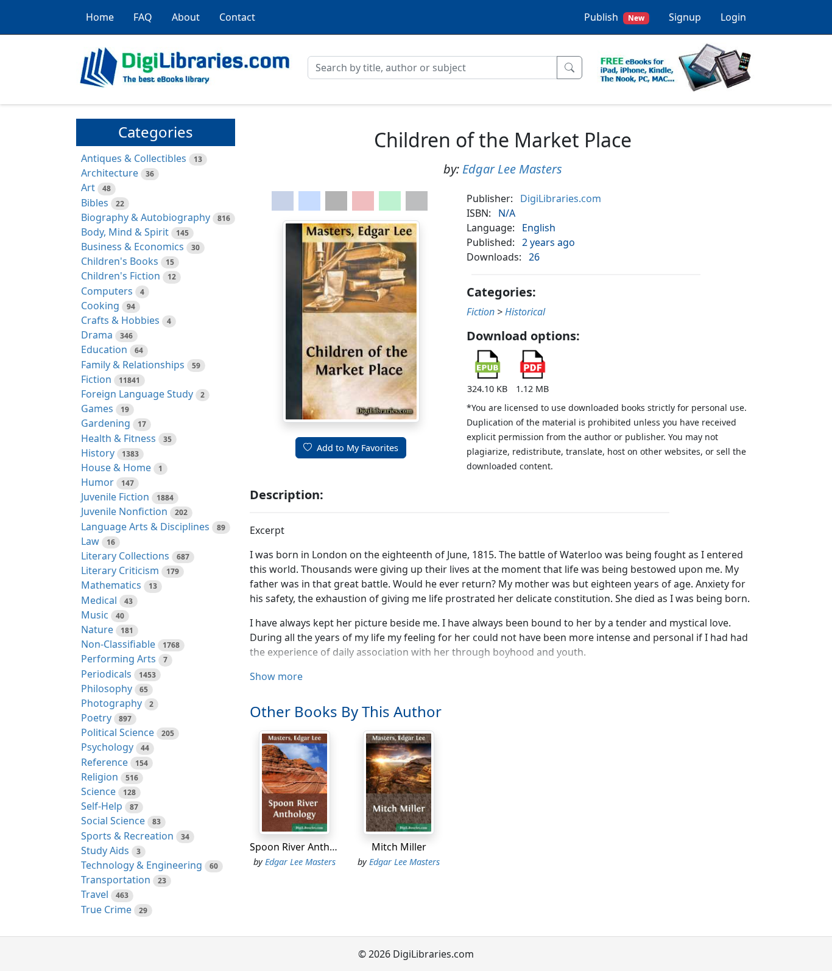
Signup (685, 17)
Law (90, 541)
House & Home (116, 467)
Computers (107, 291)
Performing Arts (118, 658)
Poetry (96, 717)
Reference (104, 762)
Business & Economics (132, 246)
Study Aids (105, 850)
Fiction (96, 379)
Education (104, 349)
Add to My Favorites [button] (357, 448)
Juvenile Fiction (115, 496)
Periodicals (106, 674)
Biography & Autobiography (145, 217)
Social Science (113, 820)
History (98, 453)
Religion (99, 776)
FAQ (142, 17)
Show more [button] (276, 676)
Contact (237, 17)
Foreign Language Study (137, 394)
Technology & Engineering (141, 865)
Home (100, 17)
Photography (111, 703)
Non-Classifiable (118, 644)
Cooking (100, 305)
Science (98, 791)
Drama (97, 335)
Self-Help (101, 806)
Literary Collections (125, 556)
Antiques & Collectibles (133, 158)
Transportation (115, 879)
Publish (614, 17)
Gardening (105, 423)
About (186, 17)
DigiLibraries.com (560, 198)
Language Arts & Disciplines (145, 526)
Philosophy (106, 688)
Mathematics (111, 585)
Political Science (117, 732)
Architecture (109, 173)
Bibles (94, 202)
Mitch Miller (399, 847)
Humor (97, 482)
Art (88, 187)
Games (97, 408)
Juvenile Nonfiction (124, 511)
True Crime (106, 909)
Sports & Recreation (127, 836)
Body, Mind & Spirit (125, 232)
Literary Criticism (120, 570)
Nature (97, 629)
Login (733, 17)
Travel (94, 894)
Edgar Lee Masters (512, 169)
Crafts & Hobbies (120, 320)
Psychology (107, 747)
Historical (525, 311)
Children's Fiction (120, 275)
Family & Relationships (133, 364)
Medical (99, 600)
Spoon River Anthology (302, 847)
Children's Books (119, 261)
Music (94, 615)
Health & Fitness (118, 438)
